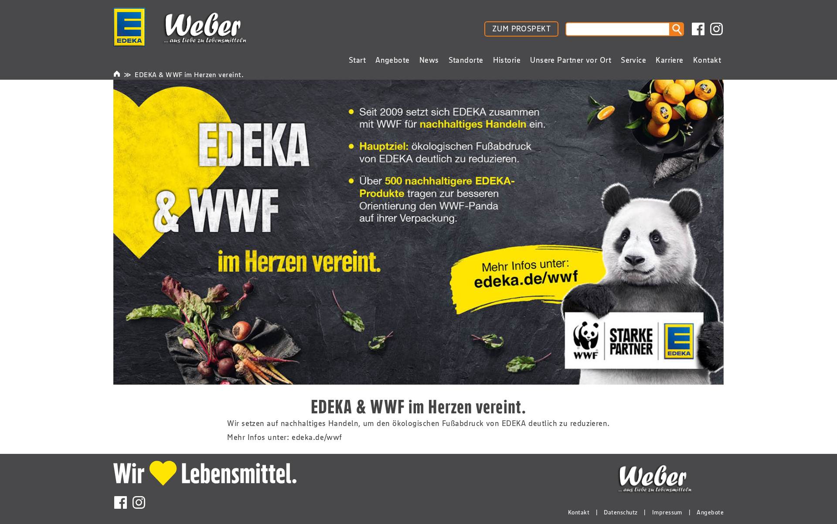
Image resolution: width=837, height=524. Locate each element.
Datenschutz (620, 512)
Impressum (667, 512)
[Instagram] (716, 29)
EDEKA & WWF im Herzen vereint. (189, 74)
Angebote (710, 512)
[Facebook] (698, 29)
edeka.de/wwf (317, 437)
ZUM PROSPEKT (521, 29)
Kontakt (578, 512)
